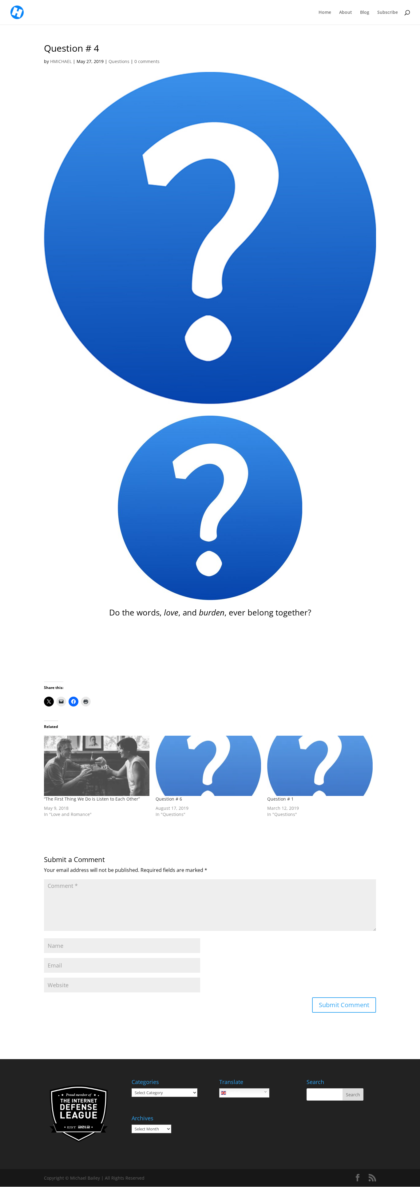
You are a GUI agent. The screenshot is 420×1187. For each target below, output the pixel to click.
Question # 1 (280, 799)
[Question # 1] (320, 766)
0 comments (147, 61)
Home (325, 12)
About (345, 12)
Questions (119, 61)
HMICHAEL (61, 61)
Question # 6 (169, 799)
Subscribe (387, 12)
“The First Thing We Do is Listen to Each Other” (92, 799)
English (233, 1092)
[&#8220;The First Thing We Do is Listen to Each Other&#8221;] (96, 766)
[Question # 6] (208, 766)
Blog (364, 12)
